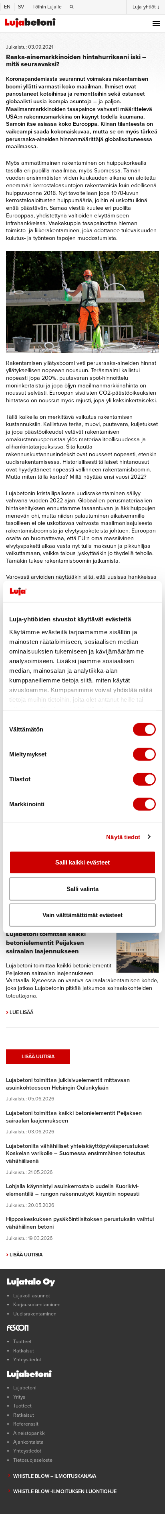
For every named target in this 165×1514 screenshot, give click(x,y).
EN (7, 7)
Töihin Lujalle (47, 7)
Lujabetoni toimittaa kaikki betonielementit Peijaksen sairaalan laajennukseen (46, 942)
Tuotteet (22, 1341)
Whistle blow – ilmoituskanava (54, 1476)
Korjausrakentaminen (36, 1304)
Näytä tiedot (123, 836)
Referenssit (25, 1424)
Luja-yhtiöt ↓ (146, 7)
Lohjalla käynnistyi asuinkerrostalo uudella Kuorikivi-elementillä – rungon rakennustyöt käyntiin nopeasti (72, 1190)
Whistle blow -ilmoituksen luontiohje (65, 1491)
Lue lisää (19, 1012)
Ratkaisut (23, 1351)
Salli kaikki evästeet (82, 862)
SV (21, 7)
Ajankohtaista (28, 1442)
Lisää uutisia (38, 1056)
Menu (156, 23)
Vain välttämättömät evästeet (82, 915)
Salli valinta (82, 888)
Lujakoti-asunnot (31, 1296)
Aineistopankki (29, 1433)
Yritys (19, 1397)
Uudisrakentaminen (34, 1314)
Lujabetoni (24, 1388)
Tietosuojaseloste (32, 1460)
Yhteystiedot (27, 1359)
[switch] (144, 754)
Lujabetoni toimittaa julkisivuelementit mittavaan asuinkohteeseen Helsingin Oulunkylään (68, 1084)
